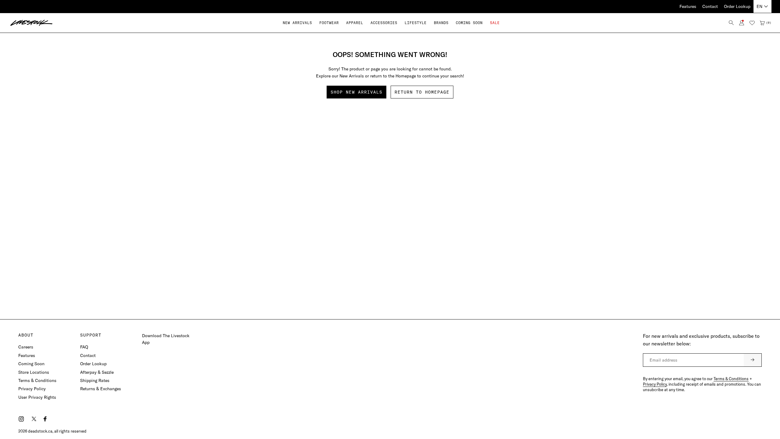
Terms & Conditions (37, 380)
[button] (329, 22)
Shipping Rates (94, 380)
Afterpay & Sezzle (97, 372)
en (759, 6)
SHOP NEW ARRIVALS (356, 92)
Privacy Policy (32, 388)
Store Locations (33, 372)
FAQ (84, 347)
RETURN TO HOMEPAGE (422, 92)
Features (687, 6)
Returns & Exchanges (100, 388)
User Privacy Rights (37, 397)
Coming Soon (31, 363)
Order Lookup (737, 6)
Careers (25, 347)
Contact (710, 6)
